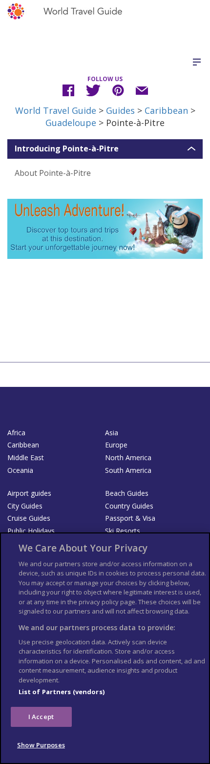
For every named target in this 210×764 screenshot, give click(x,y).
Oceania (20, 470)
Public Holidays (31, 530)
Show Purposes (41, 745)
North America (128, 457)
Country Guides (129, 505)
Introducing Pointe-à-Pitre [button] (67, 149)
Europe (116, 444)
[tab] (105, 149)
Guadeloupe (70, 122)
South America (128, 470)
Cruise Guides (28, 518)
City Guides (24, 505)
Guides (120, 110)
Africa (16, 432)
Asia (111, 432)
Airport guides (29, 493)
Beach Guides (126, 493)
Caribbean (166, 110)
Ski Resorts (122, 530)
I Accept (41, 716)
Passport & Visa (130, 518)
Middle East (25, 457)
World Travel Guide (55, 110)
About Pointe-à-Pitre (53, 173)
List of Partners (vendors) (62, 691)
